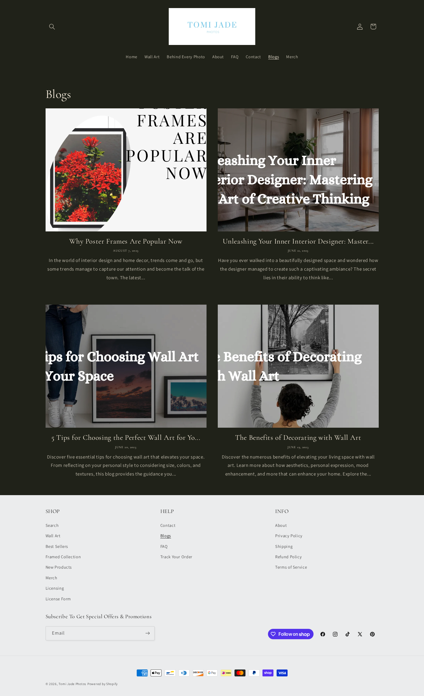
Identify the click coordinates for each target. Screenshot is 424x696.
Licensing (55, 588)
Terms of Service (291, 567)
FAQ (164, 546)
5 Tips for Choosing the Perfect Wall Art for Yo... (125, 437)
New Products (59, 567)
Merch (51, 577)
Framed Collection (63, 556)
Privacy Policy (289, 535)
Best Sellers (57, 546)
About (281, 525)
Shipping (283, 546)
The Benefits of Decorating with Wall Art (298, 437)
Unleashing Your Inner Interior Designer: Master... (298, 241)
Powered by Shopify (102, 684)
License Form (58, 598)
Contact (167, 525)
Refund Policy (288, 556)
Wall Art (53, 535)
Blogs (165, 535)
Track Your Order (176, 556)
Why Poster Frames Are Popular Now (125, 241)
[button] (52, 26)
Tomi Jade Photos (72, 684)
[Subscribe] (147, 633)
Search (52, 525)
